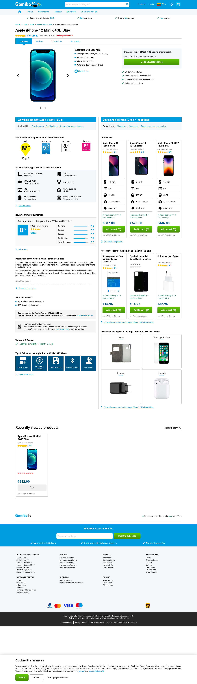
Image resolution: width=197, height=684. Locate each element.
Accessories (43, 11)
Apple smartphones (67, 558)
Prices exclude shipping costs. (123, 616)
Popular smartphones (27, 555)
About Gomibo (108, 580)
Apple (32, 24)
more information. (122, 618)
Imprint (85, 623)
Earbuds (149, 565)
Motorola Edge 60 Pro (24, 570)
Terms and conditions (114, 623)
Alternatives (122, 126)
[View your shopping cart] (178, 4)
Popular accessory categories (153, 126)
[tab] (40, 108)
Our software (107, 583)
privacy (82, 671)
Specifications (51, 126)
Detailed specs (25, 205)
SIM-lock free (83, 71)
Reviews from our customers (71, 126)
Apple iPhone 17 (22, 558)
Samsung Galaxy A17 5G (25, 572)
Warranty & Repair (22, 592)
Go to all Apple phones (113, 241)
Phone (30, 11)
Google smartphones (67, 567)
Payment (19, 580)
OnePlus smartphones (68, 563)
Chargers (149, 563)
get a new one (62, 329)
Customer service (89, 11)
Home (17, 24)
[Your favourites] (171, 4)
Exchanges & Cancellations (26, 590)
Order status (20, 583)
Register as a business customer (71, 583)
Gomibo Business (66, 580)
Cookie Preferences (97, 623)
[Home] (19, 12)
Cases (148, 558)
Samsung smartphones (68, 560)
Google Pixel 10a (22, 567)
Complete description (27, 288)
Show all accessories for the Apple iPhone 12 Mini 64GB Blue (129, 322)
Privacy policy (108, 585)
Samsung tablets (109, 560)
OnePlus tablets (108, 567)
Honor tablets (108, 565)
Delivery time (21, 585)
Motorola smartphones (68, 565)
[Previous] (18, 75)
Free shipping (115, 235)
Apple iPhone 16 (22, 560)
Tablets (58, 11)
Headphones (150, 567)
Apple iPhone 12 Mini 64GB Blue (66, 24)
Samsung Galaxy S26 (24, 563)
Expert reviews (38, 126)
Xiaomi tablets (108, 563)
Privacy (77, 623)
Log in (151, 4)
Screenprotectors (152, 560)
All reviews (23, 249)
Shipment (19, 587)
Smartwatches (151, 570)
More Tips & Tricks (26, 374)
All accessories (151, 572)
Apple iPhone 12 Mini (44, 24)
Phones (63, 555)
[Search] (127, 4)
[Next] (67, 75)
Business (71, 11)
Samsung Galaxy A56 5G (25, 565)
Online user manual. (85, 315)
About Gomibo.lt (66, 623)
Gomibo (106, 577)
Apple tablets (107, 558)
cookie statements (96, 671)
